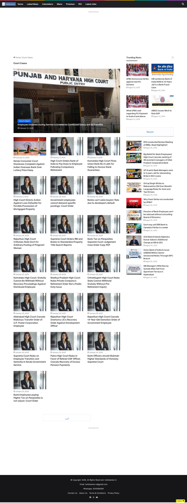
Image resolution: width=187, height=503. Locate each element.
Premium (70, 4)
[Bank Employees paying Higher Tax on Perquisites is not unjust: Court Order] (30, 380)
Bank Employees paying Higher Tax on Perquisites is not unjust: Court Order (28, 397)
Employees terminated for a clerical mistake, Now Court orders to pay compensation (65, 433)
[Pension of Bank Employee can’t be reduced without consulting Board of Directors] (133, 215)
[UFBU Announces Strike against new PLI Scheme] (137, 70)
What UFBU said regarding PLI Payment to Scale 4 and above (137, 113)
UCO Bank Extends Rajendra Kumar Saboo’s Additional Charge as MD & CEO (156, 240)
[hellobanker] (9, 4)
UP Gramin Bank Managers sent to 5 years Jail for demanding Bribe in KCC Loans (158, 173)
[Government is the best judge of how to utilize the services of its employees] (30, 491)
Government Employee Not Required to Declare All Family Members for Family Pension (66, 397)
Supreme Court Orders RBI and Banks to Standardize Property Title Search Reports (67, 241)
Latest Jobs (91, 4)
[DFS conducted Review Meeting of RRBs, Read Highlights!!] (133, 146)
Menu (59, 4)
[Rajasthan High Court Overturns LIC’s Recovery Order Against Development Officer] (67, 302)
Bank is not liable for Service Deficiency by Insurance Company (65, 472)
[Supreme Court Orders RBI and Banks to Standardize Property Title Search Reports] (67, 224)
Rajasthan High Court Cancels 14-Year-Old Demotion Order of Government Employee (103, 319)
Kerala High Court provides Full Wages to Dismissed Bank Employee (103, 397)
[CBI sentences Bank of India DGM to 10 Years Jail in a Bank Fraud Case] (162, 70)
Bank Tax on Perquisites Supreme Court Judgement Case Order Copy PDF (101, 241)
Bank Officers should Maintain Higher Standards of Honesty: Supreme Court (103, 358)
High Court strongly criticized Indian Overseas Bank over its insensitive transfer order (103, 472)
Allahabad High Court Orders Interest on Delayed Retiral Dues (29, 472)
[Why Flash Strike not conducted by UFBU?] (133, 203)
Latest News (32, 4)
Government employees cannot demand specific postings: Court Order (63, 203)
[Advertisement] (93, 33)
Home (20, 4)
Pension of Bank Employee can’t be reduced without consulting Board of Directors (158, 214)
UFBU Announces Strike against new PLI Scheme (137, 82)
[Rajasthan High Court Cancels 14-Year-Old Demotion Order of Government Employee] (103, 302)
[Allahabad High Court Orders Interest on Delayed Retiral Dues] (30, 455)
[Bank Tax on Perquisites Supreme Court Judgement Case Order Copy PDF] (103, 224)
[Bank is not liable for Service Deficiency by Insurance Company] (67, 455)
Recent (150, 132)
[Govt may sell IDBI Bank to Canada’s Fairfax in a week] (133, 228)
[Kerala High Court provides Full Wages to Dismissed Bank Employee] (103, 380)
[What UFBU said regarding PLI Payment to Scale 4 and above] (137, 101)
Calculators (47, 4)
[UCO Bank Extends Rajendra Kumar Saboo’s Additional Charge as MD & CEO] (133, 240)
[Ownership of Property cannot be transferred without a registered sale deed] (67, 491)
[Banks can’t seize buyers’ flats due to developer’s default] (103, 185)
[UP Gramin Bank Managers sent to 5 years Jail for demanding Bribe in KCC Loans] (133, 174)
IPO (80, 4)
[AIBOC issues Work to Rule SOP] (162, 101)
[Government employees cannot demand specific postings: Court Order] (67, 185)
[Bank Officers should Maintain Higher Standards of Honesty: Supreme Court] (103, 341)
